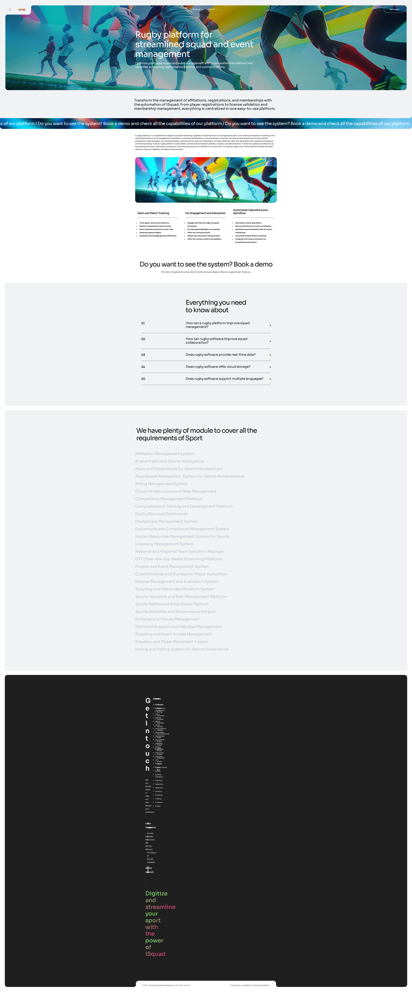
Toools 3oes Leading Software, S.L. (162, 985)
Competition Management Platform (168, 499)
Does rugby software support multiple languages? (224, 379)
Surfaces (156, 791)
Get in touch (394, 9)
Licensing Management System (164, 544)
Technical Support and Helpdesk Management (178, 626)
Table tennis (158, 750)
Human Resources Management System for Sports (182, 536)
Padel (158, 738)
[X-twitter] (148, 870)
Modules (197, 9)
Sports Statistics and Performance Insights (175, 611)
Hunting (158, 730)
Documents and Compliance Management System (182, 529)
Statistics (156, 788)
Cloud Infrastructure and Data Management (175, 491)
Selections (156, 784)
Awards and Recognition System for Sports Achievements (189, 476)
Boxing (158, 712)
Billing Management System (161, 484)
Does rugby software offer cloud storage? (218, 367)
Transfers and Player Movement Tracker (171, 641)
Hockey (158, 727)
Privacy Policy (235, 985)
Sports (212, 9)
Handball (158, 723)
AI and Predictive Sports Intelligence (169, 461)
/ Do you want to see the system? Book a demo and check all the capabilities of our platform (137, 123)
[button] (206, 325)
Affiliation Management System (164, 453)
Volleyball (158, 758)
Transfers (156, 802)
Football (158, 719)
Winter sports (158, 763)
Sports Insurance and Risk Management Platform (180, 596)
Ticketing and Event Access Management (173, 634)
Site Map (158, 768)
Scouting (156, 780)
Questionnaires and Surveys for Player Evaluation (181, 574)
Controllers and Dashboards (161, 514)
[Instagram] (148, 869)
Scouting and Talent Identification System (174, 589)
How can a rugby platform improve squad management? (218, 325)
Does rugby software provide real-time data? (221, 355)
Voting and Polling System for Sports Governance (182, 649)
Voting (156, 806)
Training (156, 799)
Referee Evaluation (156, 776)
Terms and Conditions (261, 985)
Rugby (158, 741)
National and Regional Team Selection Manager (179, 551)
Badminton (158, 708)
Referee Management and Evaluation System (177, 581)
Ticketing (156, 795)
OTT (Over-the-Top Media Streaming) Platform (178, 559)
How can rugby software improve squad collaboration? (216, 341)
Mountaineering (158, 734)
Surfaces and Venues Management (167, 619)
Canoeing (158, 716)
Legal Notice (247, 985)
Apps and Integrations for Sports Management (179, 468)
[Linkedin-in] (148, 867)
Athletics (158, 705)
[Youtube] (148, 872)
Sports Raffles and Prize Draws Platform (172, 604)
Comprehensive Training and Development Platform (184, 506)
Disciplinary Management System (166, 521)
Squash (158, 745)
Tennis (158, 754)
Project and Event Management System (172, 566)
